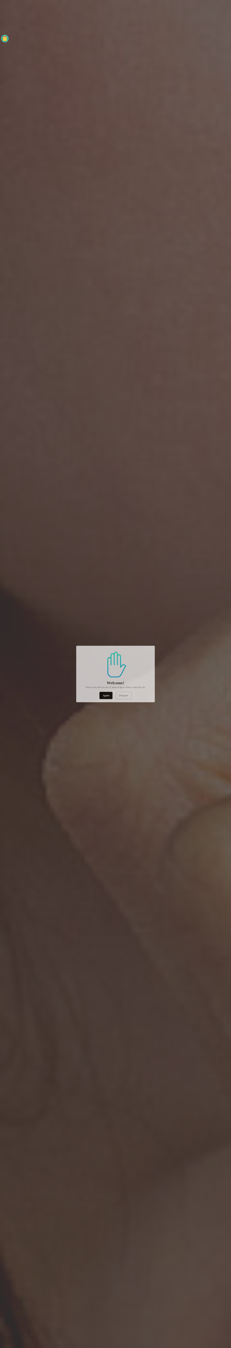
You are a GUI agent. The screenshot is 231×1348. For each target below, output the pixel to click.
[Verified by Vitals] (35, 1340)
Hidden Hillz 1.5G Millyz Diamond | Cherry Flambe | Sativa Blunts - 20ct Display (40, 1336)
